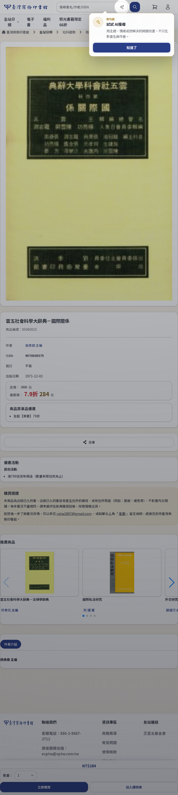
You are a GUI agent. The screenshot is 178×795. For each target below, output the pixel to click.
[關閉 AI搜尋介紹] (89, 397)
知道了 (132, 47)
